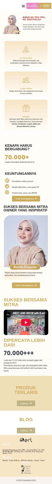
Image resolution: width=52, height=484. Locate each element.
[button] (23, 6)
